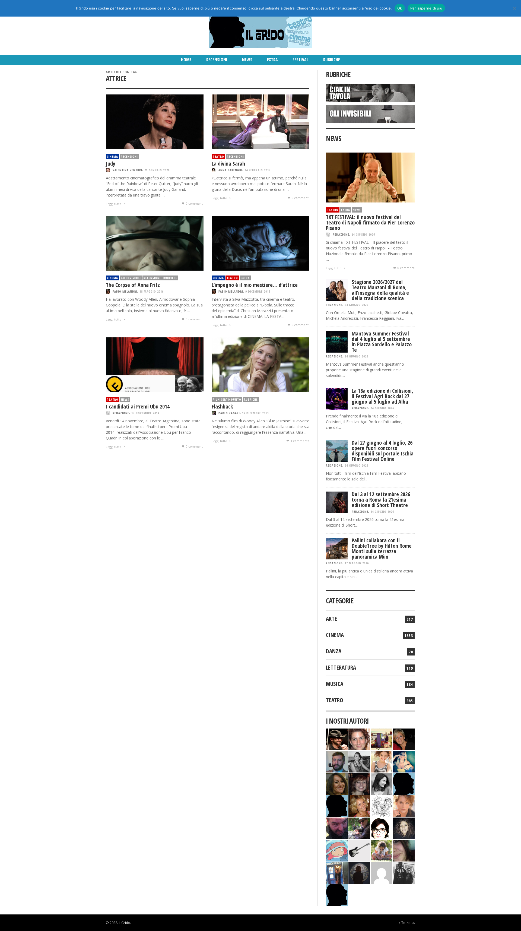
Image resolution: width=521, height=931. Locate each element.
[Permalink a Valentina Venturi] (359, 738)
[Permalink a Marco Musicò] (337, 805)
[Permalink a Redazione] (381, 805)
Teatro (218, 156)
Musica (334, 684)
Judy (110, 163)
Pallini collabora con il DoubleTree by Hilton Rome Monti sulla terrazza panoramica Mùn (382, 548)
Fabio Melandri (125, 291)
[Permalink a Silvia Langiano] (404, 827)
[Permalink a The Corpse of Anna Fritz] (155, 242)
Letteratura (341, 667)
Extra (245, 278)
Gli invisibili (131, 278)
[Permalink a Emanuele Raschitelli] (404, 872)
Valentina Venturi (127, 170)
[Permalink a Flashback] (260, 364)
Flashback (222, 406)
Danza (333, 651)
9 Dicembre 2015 (257, 291)
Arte (331, 618)
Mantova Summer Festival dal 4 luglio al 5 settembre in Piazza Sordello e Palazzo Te (382, 341)
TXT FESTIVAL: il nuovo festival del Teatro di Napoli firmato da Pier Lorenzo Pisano (370, 222)
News (125, 399)
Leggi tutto (114, 204)
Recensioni (129, 156)
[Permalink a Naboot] (359, 850)
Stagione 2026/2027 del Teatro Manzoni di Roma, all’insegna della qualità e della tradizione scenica (380, 290)
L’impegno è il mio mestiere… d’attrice (255, 285)
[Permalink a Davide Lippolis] (337, 827)
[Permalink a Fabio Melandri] (337, 738)
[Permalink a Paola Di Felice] (359, 805)
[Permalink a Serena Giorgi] (359, 761)
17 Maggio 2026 (357, 563)
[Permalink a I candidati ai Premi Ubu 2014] (155, 364)
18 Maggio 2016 (151, 291)
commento (300, 441)
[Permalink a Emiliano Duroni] (381, 738)
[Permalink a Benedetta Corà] (381, 761)
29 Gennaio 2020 (157, 170)
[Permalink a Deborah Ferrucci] (337, 783)
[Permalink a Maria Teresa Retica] (404, 738)
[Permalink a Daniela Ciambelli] (404, 761)
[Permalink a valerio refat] (381, 872)
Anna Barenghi (230, 170)
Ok (399, 8)
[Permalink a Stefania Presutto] (381, 850)
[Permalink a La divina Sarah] (260, 121)
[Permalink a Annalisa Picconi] (404, 805)
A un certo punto (227, 399)
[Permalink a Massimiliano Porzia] (337, 894)
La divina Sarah (228, 163)
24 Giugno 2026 (363, 234)
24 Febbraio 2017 (257, 170)
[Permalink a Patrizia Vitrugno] (359, 783)
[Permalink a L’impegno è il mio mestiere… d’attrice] (260, 242)
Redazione (121, 413)
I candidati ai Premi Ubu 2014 (138, 406)
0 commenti (194, 203)
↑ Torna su (407, 922)
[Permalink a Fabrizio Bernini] (404, 783)
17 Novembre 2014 (145, 413)
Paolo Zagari (229, 413)
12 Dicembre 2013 (255, 413)
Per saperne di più (426, 8)
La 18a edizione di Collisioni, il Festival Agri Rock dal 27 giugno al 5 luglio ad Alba (382, 396)
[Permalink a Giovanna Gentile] (381, 783)
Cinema (112, 156)
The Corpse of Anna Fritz (133, 285)
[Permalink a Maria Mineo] (337, 850)
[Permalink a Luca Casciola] (337, 872)
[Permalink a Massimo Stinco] (337, 761)
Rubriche (170, 278)
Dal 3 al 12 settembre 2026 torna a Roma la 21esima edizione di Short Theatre (381, 499)
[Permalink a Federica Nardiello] (359, 872)
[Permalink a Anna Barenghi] (381, 827)
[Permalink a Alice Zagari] (404, 850)
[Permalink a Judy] (155, 121)
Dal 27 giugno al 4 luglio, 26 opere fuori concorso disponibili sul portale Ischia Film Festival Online (383, 451)
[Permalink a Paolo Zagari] (359, 827)
